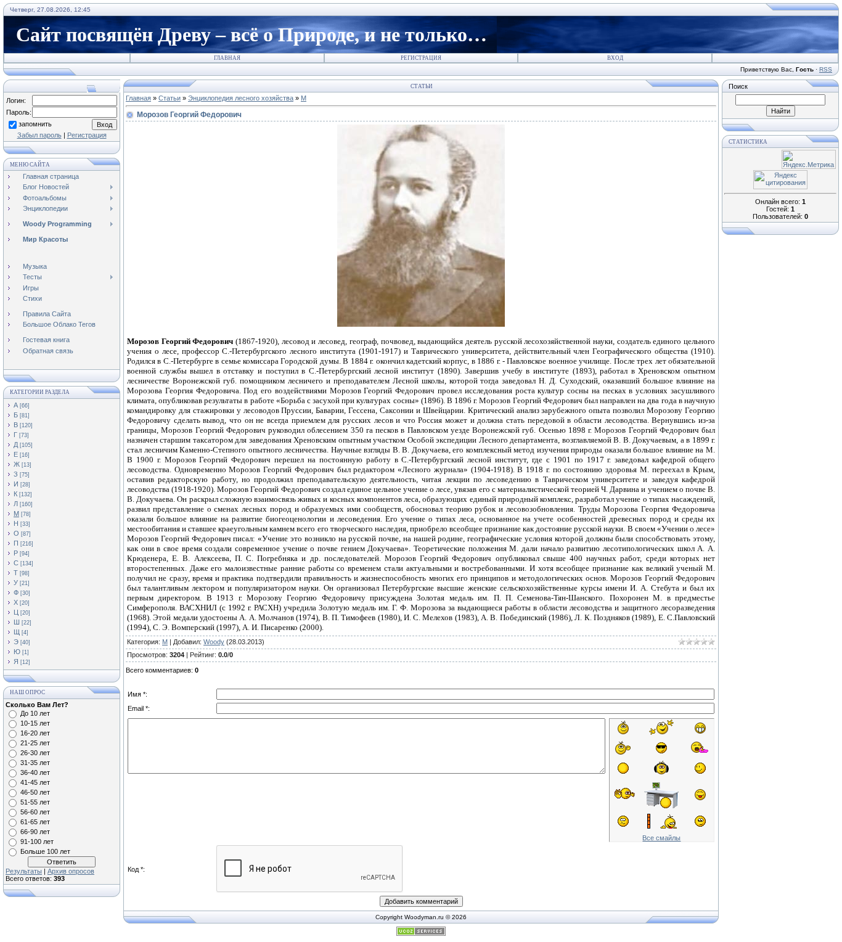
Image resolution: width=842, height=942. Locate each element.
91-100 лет (37, 841)
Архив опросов (70, 871)
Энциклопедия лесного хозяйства (240, 98)
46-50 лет (35, 792)
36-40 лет (35, 772)
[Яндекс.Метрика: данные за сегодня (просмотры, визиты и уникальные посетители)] (809, 159)
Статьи (169, 98)
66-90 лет (35, 831)
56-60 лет (35, 812)
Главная (227, 58)
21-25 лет (35, 743)
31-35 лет (35, 762)
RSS (825, 69)
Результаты (24, 871)
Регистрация (421, 58)
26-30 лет (35, 752)
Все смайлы (661, 838)
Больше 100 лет (45, 851)
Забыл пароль (39, 135)
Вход (615, 58)
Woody (213, 641)
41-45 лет (35, 782)
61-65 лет (35, 821)
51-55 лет (35, 802)
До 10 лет (35, 713)
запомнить (35, 124)
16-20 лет (35, 733)
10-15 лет (35, 723)
